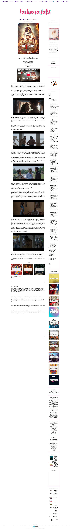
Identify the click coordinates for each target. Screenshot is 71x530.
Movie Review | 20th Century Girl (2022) (53, 224)
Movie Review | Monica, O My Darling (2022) (54, 109)
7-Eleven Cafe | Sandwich (52, 131)
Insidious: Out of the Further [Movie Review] (56, 458)
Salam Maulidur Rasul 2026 (54, 441)
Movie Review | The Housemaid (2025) (53, 300)
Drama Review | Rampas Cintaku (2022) (54, 166)
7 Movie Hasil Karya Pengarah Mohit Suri (53, 413)
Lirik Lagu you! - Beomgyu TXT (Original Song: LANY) (54, 120)
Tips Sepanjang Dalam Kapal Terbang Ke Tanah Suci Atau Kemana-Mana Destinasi (54, 447)
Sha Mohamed (55, 490)
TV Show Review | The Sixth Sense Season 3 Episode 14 (54, 169)
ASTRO (36, 1)
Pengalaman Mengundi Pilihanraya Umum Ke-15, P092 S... (54, 116)
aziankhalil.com (54, 429)
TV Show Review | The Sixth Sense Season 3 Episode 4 (54, 203)
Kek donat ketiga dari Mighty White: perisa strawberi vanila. (55, 466)
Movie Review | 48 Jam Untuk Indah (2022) (54, 230)
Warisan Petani (55, 504)
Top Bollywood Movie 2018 (54, 399)
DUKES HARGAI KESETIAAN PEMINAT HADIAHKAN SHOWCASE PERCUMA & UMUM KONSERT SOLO (53, 322)
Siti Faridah (55, 497)
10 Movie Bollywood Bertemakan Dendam (53, 415)
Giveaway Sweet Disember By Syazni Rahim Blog (54, 134)
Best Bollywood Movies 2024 (53, 407)
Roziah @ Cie (55, 507)
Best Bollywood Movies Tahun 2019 (53, 401)
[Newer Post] (11, 282)
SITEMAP (57, 1)
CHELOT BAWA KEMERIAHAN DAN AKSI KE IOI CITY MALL (53, 357)
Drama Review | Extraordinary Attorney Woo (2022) (54, 140)
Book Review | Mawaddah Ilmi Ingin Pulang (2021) (54, 243)
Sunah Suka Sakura (53, 439)
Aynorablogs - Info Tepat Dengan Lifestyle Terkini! (54, 444)
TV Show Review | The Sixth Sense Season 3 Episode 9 (54, 186)
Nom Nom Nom (5, 1)
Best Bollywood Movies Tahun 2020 (53, 403)
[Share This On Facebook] (41, 276)
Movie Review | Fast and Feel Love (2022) (54, 107)
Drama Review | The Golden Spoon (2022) (54, 148)
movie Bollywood (14, 276)
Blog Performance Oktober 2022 (53, 246)
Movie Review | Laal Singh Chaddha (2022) (54, 235)
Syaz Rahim (55, 500)
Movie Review (53, 390)
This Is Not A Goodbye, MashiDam (54, 129)
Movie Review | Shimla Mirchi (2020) (54, 143)
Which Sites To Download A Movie (54, 393)
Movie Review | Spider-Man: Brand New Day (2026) (53, 289)
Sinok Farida (55, 513)
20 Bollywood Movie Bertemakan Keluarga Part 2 (53, 410)
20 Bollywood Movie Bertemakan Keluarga (54, 409)
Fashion (21, 1)
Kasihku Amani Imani (54, 426)
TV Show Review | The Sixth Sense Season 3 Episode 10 (54, 183)
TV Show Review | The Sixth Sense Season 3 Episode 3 (54, 206)
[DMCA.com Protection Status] (35, 527)
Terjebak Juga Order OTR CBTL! (53, 424)
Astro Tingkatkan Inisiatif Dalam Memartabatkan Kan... (54, 161)
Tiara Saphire (53, 433)
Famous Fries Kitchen (53, 156)
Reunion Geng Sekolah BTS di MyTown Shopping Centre (54, 154)
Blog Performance (29, 1)
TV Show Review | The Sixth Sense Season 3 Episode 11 (54, 179)
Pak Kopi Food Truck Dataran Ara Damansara (53, 123)
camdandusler (55, 519)
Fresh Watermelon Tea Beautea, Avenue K (53, 346)
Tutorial (11, 1)
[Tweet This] (43, 276)
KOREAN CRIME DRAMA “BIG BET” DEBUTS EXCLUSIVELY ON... (54, 137)
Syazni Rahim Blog (54, 422)
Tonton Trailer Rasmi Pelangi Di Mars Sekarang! (53, 312)
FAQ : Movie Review (53, 391)
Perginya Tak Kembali (54, 427)
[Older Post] (44, 282)
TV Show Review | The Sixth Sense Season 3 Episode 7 (54, 193)
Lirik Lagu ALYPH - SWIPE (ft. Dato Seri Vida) (54, 237)
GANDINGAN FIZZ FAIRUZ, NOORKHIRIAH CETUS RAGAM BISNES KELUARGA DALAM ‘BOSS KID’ (53, 368)
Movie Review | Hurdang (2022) (53, 112)
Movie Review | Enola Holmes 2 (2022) (54, 218)
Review (16, 1)
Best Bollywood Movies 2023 (53, 405)
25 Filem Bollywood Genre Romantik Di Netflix (53, 417)
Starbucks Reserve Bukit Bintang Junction (54, 158)
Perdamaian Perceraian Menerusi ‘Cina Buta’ (54, 240)
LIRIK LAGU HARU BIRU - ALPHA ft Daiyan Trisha (53, 380)
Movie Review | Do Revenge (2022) (53, 232)
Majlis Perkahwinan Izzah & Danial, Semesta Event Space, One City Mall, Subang (53, 334)
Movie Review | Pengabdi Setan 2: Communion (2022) (53, 227)
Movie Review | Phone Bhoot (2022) (54, 216)
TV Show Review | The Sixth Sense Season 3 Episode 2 (54, 210)
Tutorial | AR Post (53, 278)
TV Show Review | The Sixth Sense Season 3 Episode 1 (54, 213)
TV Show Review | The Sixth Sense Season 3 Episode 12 (54, 176)
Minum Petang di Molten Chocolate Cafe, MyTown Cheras (54, 151)
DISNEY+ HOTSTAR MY (43, 1)
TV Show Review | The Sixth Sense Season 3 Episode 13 (54, 172)
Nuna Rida (55, 510)
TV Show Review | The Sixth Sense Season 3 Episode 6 (54, 196)
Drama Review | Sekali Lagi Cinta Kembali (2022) (54, 221)
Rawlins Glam (53, 455)
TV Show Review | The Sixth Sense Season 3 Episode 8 (54, 189)
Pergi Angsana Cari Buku (54, 431)
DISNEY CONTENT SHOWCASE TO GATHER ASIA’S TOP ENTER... (54, 104)
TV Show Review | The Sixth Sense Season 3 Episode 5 (54, 199)
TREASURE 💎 (51, 1)
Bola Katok (54, 462)
